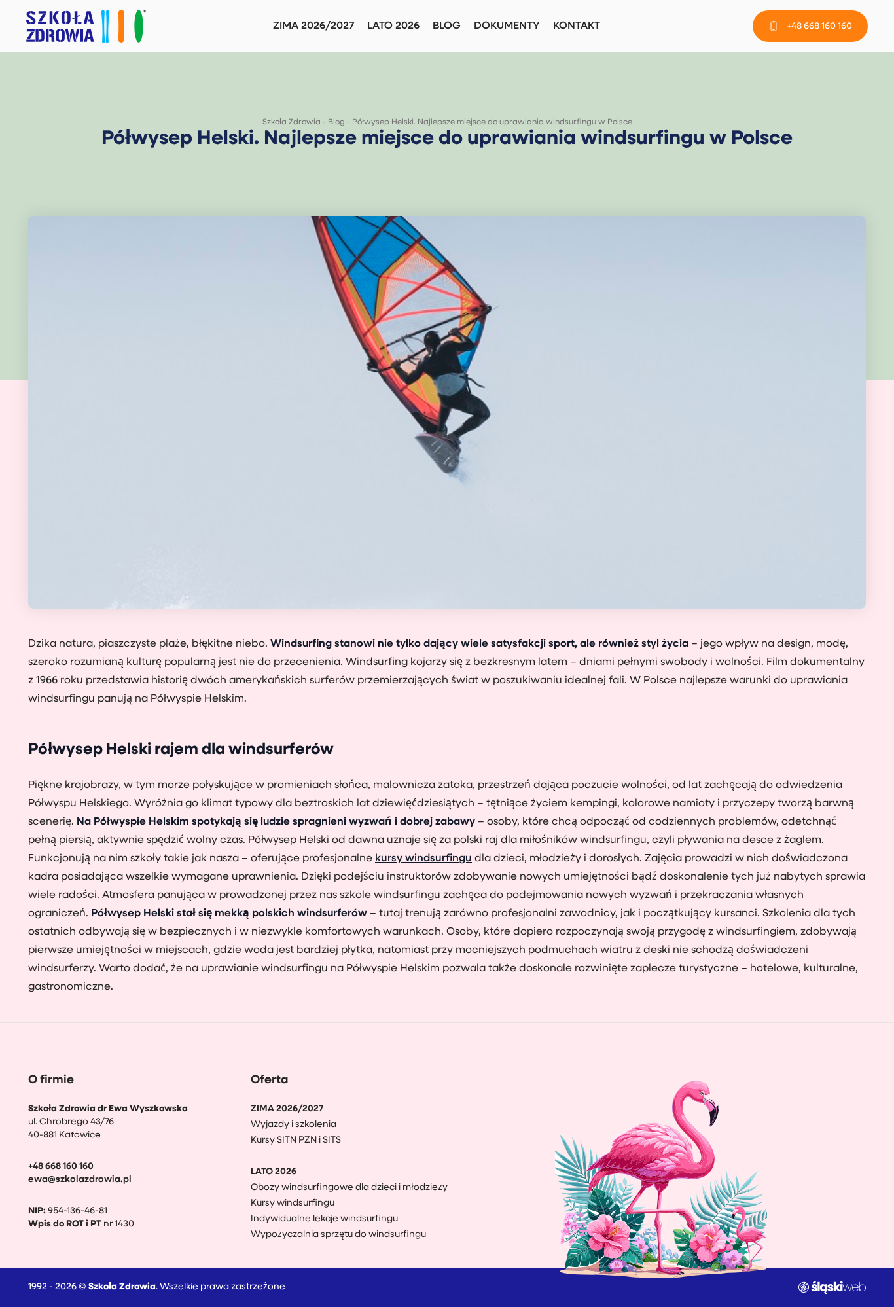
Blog (447, 26)
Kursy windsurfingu (292, 1203)
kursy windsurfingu (423, 858)
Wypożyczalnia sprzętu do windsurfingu (338, 1235)
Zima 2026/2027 (313, 26)
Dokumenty (507, 26)
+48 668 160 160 (61, 1167)
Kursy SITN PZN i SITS (296, 1140)
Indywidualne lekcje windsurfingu (324, 1219)
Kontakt (576, 26)
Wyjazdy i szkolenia (293, 1125)
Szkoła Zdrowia (291, 122)
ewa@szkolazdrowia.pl (80, 1180)
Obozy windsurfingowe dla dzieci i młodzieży (349, 1187)
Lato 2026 (393, 26)
